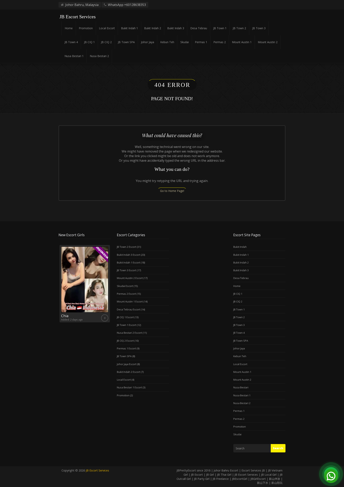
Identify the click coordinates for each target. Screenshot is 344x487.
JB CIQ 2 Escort (125, 340)
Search (278, 448)
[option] (85, 283)
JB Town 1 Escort (126, 325)
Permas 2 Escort (126, 294)
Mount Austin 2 (268, 42)
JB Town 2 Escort (126, 247)
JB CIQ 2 (106, 42)
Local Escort (107, 28)
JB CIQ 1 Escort (125, 317)
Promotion (86, 28)
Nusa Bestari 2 (99, 56)
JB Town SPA (126, 42)
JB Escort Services (97, 470)
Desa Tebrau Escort (128, 309)
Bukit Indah (240, 247)
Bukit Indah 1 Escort (128, 262)
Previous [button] (59, 285)
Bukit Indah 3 (175, 28)
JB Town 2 (239, 28)
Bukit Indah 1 (129, 28)
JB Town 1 (220, 28)
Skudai (184, 42)
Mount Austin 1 (242, 42)
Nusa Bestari (240, 387)
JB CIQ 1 (89, 42)
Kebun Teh (167, 42)
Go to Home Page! (172, 191)
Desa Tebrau (198, 28)
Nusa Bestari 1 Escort (129, 387)
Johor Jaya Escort (126, 364)
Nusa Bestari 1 (74, 56)
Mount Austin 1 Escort (130, 301)
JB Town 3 (259, 28)
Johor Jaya (147, 42)
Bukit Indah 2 (152, 28)
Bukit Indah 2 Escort (128, 372)
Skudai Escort (125, 286)
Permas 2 (219, 42)
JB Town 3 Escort (126, 270)
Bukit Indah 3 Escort (128, 255)
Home (69, 28)
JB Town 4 (71, 42)
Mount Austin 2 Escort (130, 278)
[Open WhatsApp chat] (331, 474)
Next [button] (111, 285)
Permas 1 (201, 42)
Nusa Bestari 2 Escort (129, 332)
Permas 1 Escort (126, 348)
